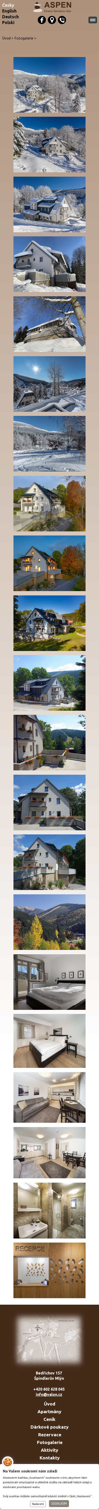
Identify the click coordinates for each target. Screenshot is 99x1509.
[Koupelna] (49, 1237)
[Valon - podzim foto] (49, 530)
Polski (8, 22)
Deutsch (10, 16)
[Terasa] (49, 829)
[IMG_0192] (49, 290)
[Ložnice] (49, 1066)
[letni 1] (49, 709)
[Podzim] (49, 589)
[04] (49, 171)
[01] (49, 111)
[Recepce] (49, 1296)
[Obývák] (49, 1121)
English (9, 11)
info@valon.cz (49, 1394)
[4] (49, 1008)
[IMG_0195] (49, 350)
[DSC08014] (49, 649)
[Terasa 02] (49, 888)
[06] (49, 230)
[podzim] (49, 948)
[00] (49, 410)
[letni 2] (49, 769)
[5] (49, 1177)
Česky (8, 5)
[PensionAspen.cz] (53, 7)
